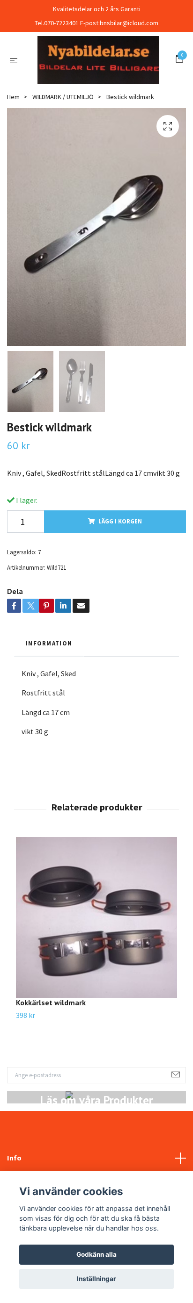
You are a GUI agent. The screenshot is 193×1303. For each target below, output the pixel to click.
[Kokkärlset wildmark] (96, 963)
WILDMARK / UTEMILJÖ (63, 143)
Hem (13, 143)
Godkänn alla (96, 1254)
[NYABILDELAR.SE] (96, 83)
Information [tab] (49, 689)
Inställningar (96, 1278)
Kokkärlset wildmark (51, 1048)
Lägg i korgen (120, 567)
